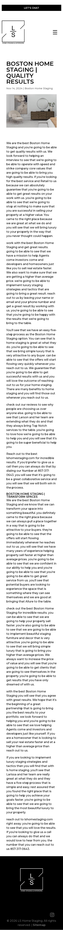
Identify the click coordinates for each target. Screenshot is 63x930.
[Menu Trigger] (55, 32)
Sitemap (39, 925)
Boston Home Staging (39, 88)
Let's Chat (31, 7)
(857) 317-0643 (30, 15)
